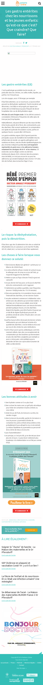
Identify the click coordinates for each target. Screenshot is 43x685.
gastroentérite (7, 522)
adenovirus (13, 520)
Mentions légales (29, 662)
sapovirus (23, 522)
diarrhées (31, 520)
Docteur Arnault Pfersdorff (19, 46)
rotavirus (16, 522)
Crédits (39, 662)
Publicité (19, 662)
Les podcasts (4, 662)
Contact (21, 665)
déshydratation (22, 520)
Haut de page (21, 668)
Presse (13, 662)
